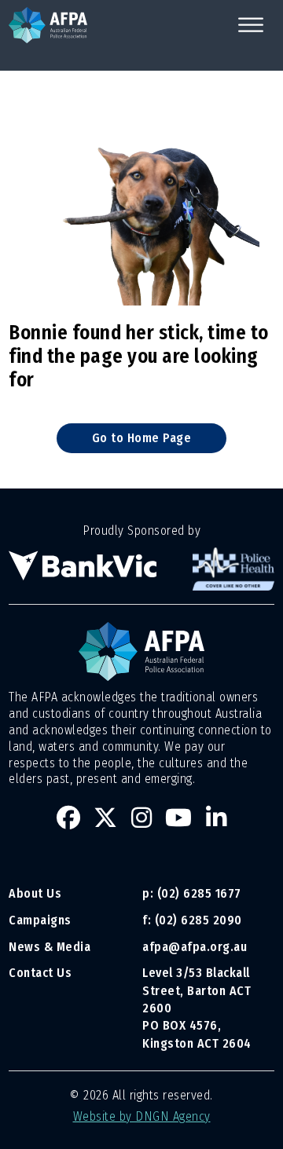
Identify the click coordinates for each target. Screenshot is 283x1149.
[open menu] (250, 25)
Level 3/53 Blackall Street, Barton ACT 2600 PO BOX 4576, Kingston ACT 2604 (197, 1008)
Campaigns (40, 920)
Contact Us (40, 972)
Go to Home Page (142, 437)
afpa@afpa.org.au (194, 946)
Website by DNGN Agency (142, 1116)
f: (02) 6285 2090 (192, 920)
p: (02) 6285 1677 (193, 893)
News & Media (49, 946)
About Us (35, 893)
